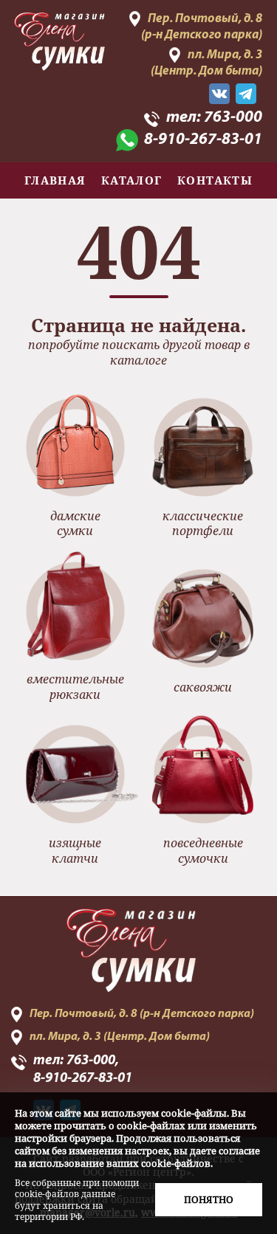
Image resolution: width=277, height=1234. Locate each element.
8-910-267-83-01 (203, 140)
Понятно (208, 1199)
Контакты (215, 180)
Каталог (132, 180)
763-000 (233, 117)
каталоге (138, 360)
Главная (55, 180)
